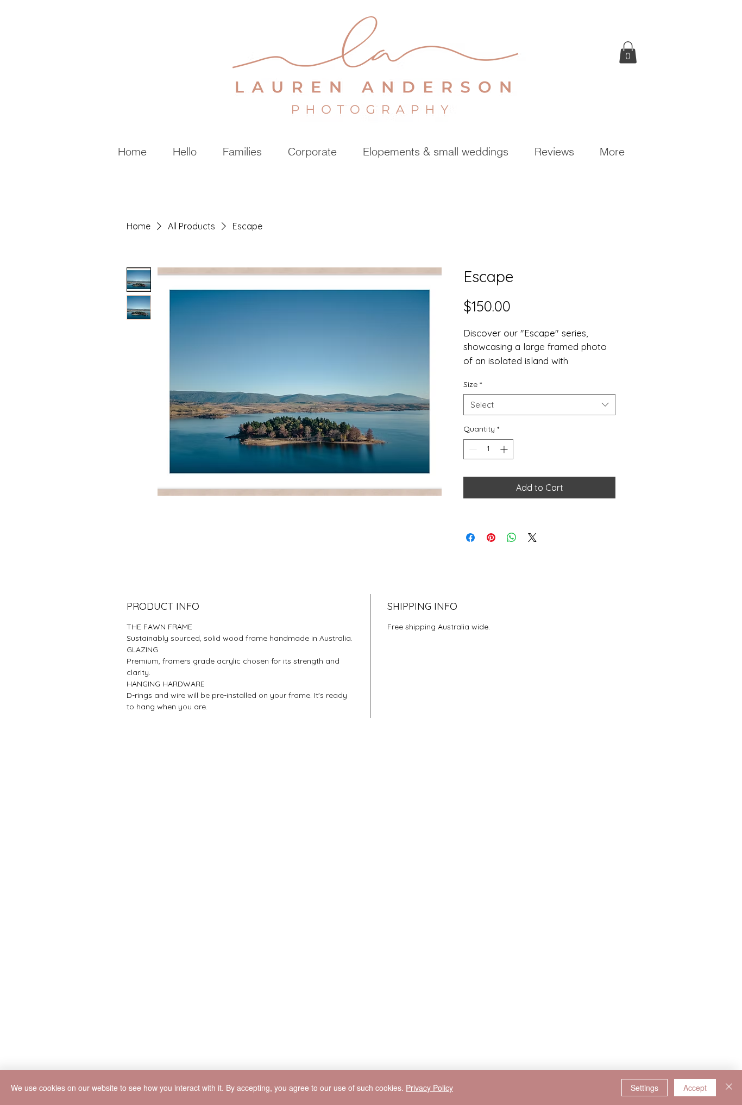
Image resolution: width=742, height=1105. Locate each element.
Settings (644, 1087)
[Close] (728, 1087)
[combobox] (539, 404)
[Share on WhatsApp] (511, 537)
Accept (695, 1087)
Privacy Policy (429, 1087)
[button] (628, 52)
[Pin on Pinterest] (491, 537)
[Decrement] (472, 449)
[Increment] (505, 449)
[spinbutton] (488, 449)
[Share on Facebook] (470, 537)
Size (472, 384)
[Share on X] (532, 537)
